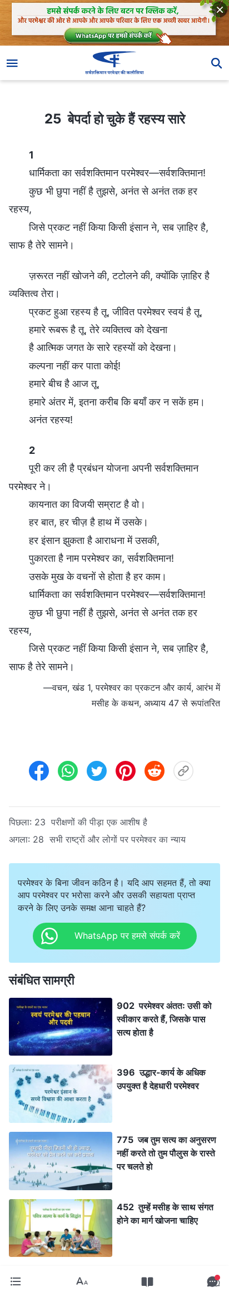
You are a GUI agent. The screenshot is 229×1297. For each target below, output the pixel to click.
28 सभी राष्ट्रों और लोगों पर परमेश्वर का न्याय (109, 839)
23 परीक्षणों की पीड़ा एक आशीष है (90, 822)
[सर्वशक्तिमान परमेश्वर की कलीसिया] (114, 63)
